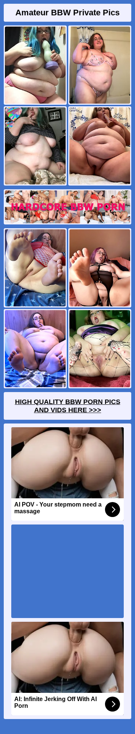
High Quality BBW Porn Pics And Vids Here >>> (67, 406)
